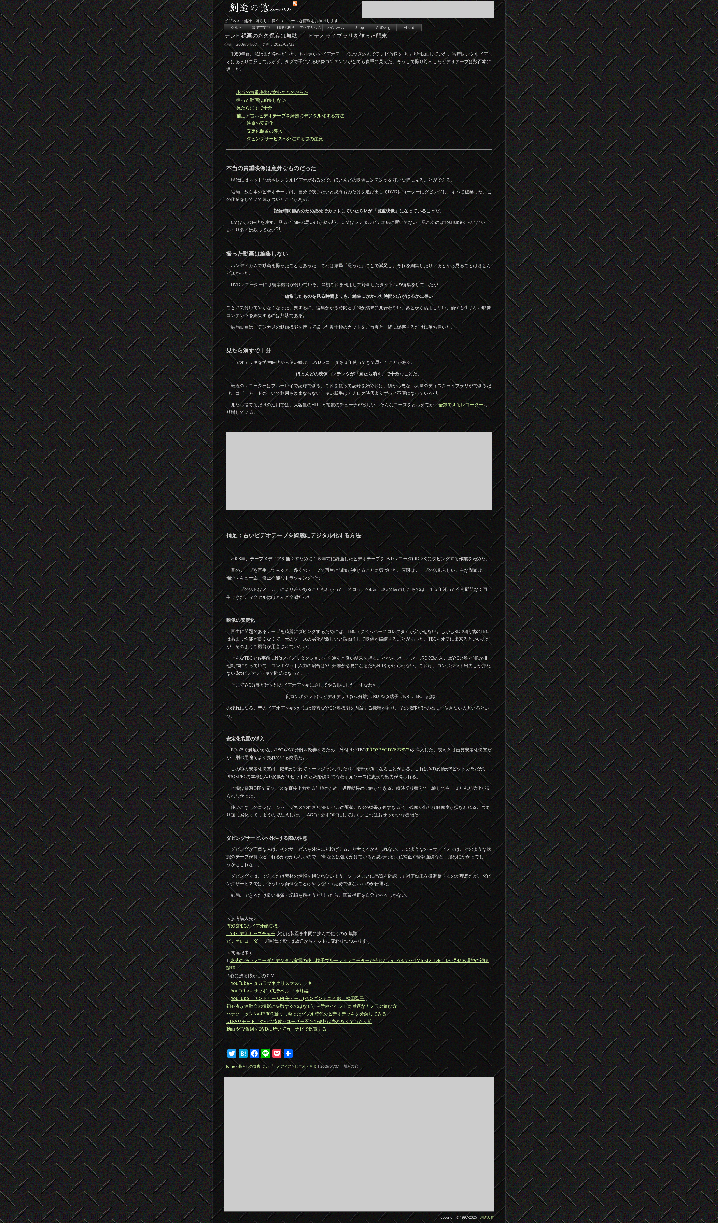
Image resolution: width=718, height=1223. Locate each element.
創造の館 (487, 1217)
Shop (359, 27)
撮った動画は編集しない (261, 100)
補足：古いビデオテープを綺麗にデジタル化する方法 (290, 116)
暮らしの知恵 (249, 1066)
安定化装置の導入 (264, 131)
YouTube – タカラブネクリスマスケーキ (271, 983)
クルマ (236, 27)
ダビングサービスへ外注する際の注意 (285, 139)
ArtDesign (384, 27)
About (409, 27)
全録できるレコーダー (460, 404)
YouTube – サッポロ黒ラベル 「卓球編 (270, 991)
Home (229, 1066)
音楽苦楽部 (261, 27)
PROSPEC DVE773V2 (388, 750)
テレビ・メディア (276, 1066)
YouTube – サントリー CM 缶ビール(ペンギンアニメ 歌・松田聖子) (298, 998)
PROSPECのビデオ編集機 (252, 926)
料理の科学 (286, 27)
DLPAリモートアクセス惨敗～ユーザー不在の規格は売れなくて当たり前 (299, 1021)
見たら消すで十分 (254, 108)
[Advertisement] (428, 9)
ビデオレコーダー (244, 941)
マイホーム (335, 27)
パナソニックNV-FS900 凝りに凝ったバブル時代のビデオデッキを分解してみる (306, 1014)
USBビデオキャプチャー (250, 933)
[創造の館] (260, 8)
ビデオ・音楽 (306, 1066)
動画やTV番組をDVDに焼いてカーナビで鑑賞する (276, 1029)
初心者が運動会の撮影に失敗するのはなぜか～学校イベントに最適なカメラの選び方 (311, 1006)
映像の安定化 (260, 123)
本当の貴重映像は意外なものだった (272, 92)
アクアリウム (310, 27)
